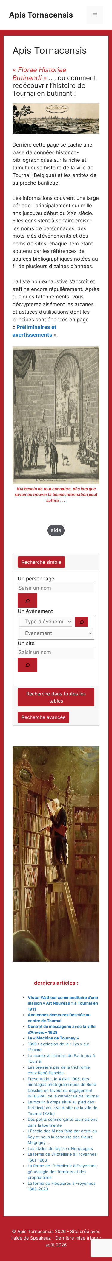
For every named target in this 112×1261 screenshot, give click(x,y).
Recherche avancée (43, 717)
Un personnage (36, 579)
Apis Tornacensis (41, 14)
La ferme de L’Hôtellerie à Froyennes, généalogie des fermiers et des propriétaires (63, 1171)
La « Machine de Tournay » (53, 1038)
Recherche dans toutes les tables (56, 697)
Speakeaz (40, 1238)
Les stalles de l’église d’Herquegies (60, 1148)
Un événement (35, 611)
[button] (56, 530)
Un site (26, 643)
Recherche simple (41, 562)
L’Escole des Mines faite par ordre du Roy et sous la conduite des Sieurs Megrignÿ (62, 1136)
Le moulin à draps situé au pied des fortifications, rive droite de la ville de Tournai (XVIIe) (62, 1108)
